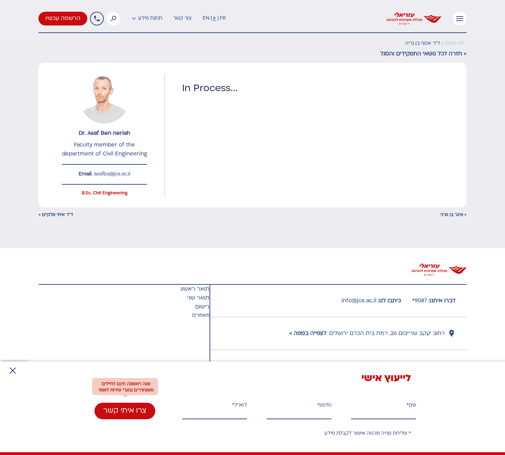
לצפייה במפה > (307, 333)
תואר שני (198, 298)
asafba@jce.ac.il (112, 174)
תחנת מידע (150, 18)
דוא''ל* (239, 405)
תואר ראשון (195, 289)
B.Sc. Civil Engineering (104, 193)
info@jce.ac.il (359, 301)
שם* (411, 405)
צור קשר (182, 18)
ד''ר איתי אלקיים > (55, 215)
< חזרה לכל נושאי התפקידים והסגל (423, 54)
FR (223, 18)
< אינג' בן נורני (453, 215)
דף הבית (455, 43)
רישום (202, 307)
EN (206, 18)
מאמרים (201, 315)
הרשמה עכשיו (62, 18)
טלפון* (324, 405)
